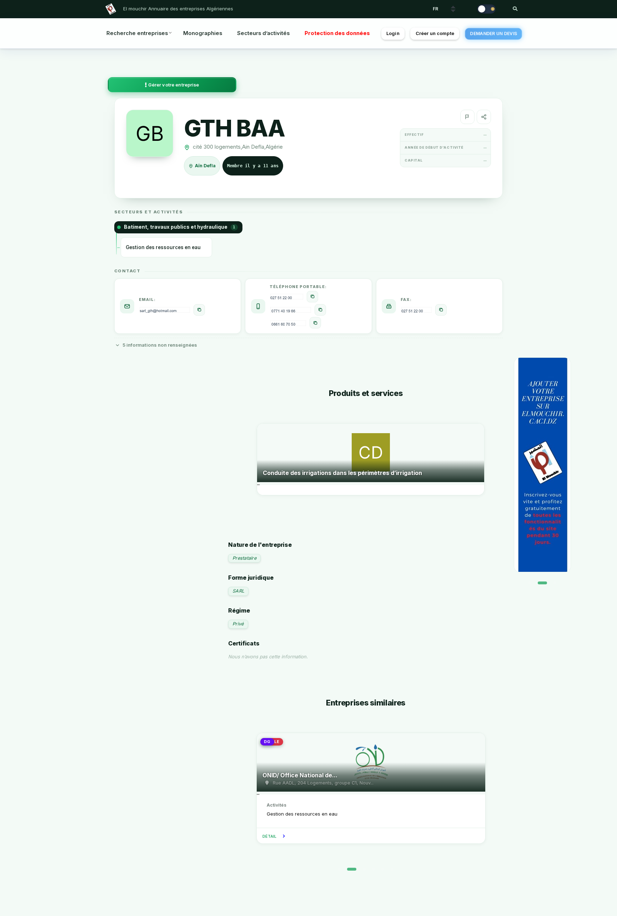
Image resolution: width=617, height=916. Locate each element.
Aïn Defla (205, 166)
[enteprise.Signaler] (467, 117)
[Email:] (199, 310)
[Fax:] (441, 310)
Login (393, 33)
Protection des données (337, 33)
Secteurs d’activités (263, 33)
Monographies (202, 33)
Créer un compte (435, 33)
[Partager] (484, 117)
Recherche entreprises (137, 33)
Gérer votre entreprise (173, 85)
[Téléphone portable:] (312, 296)
